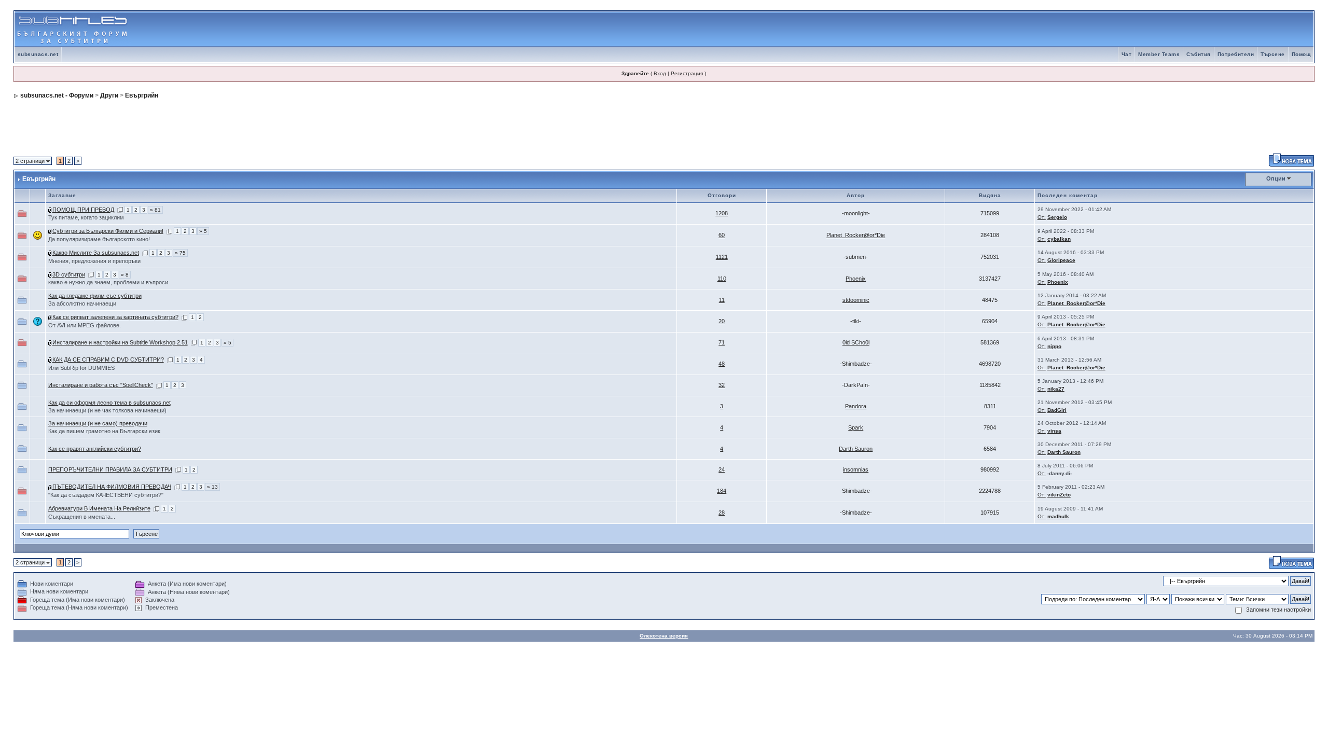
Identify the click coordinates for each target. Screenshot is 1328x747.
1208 (721, 213)
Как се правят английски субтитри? (94, 449)
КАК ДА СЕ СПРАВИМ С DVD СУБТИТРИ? (108, 359)
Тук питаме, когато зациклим (86, 217)
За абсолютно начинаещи (82, 303)
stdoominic (855, 300)
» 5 (203, 231)
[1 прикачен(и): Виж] (50, 342)
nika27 (1055, 389)
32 (721, 385)
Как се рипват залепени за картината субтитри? (115, 317)
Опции (1275, 178)
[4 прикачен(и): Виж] (50, 274)
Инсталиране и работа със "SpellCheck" (100, 385)
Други (109, 95)
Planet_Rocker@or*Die (855, 235)
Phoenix (856, 278)
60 (721, 235)
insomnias (855, 469)
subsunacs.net (38, 54)
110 (721, 278)
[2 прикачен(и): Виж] (50, 231)
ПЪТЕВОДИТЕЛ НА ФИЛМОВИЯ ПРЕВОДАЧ (111, 486)
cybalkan (1059, 239)
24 (721, 469)
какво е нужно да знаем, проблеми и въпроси (108, 282)
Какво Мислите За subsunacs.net (95, 253)
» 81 (155, 210)
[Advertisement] (1192, 29)
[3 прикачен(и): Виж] (50, 486)
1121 (722, 257)
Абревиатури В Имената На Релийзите (99, 508)
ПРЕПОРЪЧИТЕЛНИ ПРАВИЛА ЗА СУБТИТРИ (110, 469)
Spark (855, 427)
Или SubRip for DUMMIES (81, 368)
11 (722, 300)
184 (721, 491)
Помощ (1301, 54)
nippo (1054, 346)
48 (721, 364)
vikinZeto (1059, 494)
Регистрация (687, 73)
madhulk (1058, 516)
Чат (1127, 54)
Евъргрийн (141, 95)
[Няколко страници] (120, 209)
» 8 (125, 275)
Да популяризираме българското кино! (99, 239)
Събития (1198, 54)
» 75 (180, 253)
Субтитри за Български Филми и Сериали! (107, 231)
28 (721, 512)
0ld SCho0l (855, 342)
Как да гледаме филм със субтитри (95, 296)
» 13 (212, 487)
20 (721, 321)
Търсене (1273, 54)
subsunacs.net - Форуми (56, 95)
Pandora (855, 406)
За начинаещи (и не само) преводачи (97, 423)
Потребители (1236, 54)
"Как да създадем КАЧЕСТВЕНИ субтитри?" (105, 495)
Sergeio (1057, 217)
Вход (660, 73)
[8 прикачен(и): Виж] (50, 209)
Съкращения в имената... (81, 517)
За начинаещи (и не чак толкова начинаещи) (107, 410)
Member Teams (1159, 54)
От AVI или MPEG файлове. (84, 325)
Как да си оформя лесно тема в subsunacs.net (109, 402)
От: (1042, 217)
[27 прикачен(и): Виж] (50, 253)
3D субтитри (68, 274)
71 (721, 342)
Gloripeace (1061, 260)
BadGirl (1057, 410)
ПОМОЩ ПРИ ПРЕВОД (83, 209)
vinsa (1054, 431)
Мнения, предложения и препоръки (94, 261)
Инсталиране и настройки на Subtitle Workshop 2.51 (120, 342)
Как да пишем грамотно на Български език (104, 431)
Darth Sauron (856, 449)
